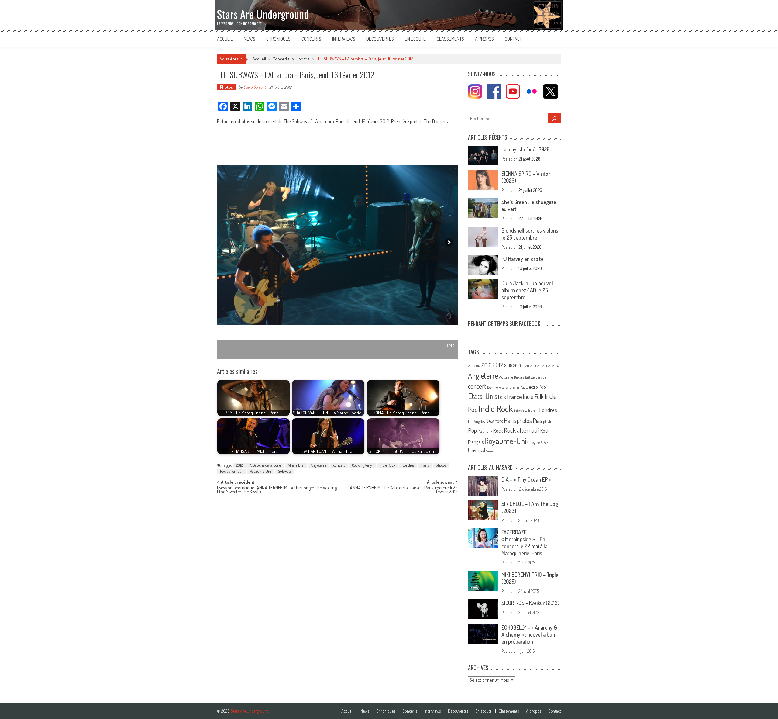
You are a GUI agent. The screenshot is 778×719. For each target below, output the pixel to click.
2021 (533, 366)
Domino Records (497, 387)
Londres (408, 465)
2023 (548, 366)
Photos (302, 59)
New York (494, 421)
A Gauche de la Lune (265, 465)
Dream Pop (517, 387)
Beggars (519, 377)
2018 (508, 365)
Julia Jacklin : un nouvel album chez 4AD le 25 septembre (527, 290)
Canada (540, 377)
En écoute (415, 39)
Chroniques (278, 39)
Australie (506, 377)
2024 (555, 366)
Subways (284, 471)
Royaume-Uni (260, 471)
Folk (502, 396)
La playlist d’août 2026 (525, 149)
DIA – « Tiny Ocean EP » (526, 479)
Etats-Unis (482, 396)
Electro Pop (536, 386)
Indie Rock (387, 465)
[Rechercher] (554, 118)
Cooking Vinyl (362, 465)
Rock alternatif (231, 471)
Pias (537, 420)
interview (520, 410)
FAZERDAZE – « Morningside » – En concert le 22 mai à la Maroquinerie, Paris (524, 542)
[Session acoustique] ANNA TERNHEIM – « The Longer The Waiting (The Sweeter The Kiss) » (277, 490)
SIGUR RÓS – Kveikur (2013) (530, 603)
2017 (498, 365)
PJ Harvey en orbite (522, 258)
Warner (491, 451)
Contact (513, 39)
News (249, 39)
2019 (517, 365)
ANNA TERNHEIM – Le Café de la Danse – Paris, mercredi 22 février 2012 (404, 490)
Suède (544, 443)
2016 (486, 365)
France (514, 396)
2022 (540, 366)
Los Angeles (476, 421)
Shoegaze (533, 442)
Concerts (311, 39)
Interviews (343, 39)
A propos (484, 39)
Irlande (533, 410)
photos (441, 465)
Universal (476, 450)
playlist (548, 421)
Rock (498, 430)
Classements (450, 39)
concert (339, 465)
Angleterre (318, 465)
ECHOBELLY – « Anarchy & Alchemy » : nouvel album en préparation (529, 634)
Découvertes (380, 39)
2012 (239, 465)
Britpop (530, 377)
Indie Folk (533, 396)
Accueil (225, 39)
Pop (472, 430)
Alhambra (296, 465)
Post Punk (485, 431)
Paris (425, 465)
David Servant (254, 87)
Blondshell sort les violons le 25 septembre (529, 234)
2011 (470, 366)
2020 (525, 365)
